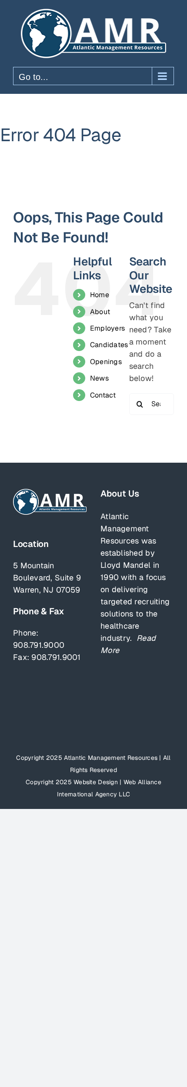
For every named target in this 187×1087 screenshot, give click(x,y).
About (100, 311)
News (99, 378)
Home (99, 294)
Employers (107, 328)
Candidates (109, 344)
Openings (106, 361)
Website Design (95, 782)
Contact (103, 395)
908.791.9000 (38, 645)
